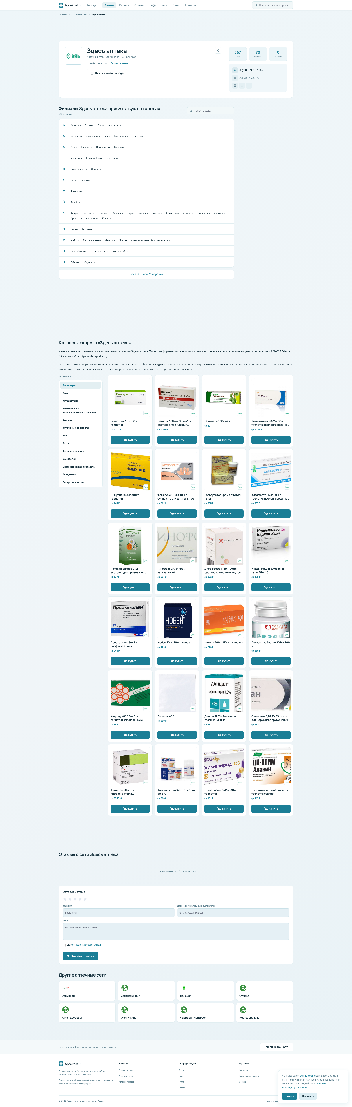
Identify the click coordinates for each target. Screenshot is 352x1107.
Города (91, 5)
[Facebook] (249, 86)
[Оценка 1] (65, 899)
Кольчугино (172, 213)
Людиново (87, 229)
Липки (74, 229)
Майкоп (75, 240)
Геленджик (76, 158)
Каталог (124, 5)
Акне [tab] (65, 393)
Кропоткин (92, 218)
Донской (96, 169)
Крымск (106, 218)
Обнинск (76, 262)
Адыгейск (76, 125)
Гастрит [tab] (67, 443)
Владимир (87, 147)
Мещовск (110, 240)
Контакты (191, 5)
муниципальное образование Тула (150, 240)
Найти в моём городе (109, 73)
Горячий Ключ (94, 158)
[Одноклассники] (242, 86)
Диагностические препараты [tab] (79, 466)
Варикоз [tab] (67, 420)
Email (196, 905)
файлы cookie (308, 1075)
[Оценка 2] (70, 899)
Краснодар (220, 213)
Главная (63, 14)
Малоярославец (92, 240)
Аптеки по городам (128, 1070)
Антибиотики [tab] (70, 400)
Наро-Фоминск (79, 251)
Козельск (143, 213)
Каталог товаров (126, 1081)
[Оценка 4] (80, 899)
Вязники (119, 147)
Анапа (101, 125)
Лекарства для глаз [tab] (73, 482)
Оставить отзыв (119, 63)
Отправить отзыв (82, 956)
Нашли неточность (276, 1047)
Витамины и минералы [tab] (76, 427)
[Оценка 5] (85, 899)
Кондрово (188, 213)
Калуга (74, 213)
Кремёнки (76, 218)
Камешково (88, 213)
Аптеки (109, 5)
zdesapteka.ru (247, 77)
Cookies (242, 1081)
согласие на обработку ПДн (86, 944)
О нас (176, 5)
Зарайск (75, 202)
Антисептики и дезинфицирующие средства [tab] (79, 410)
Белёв (107, 136)
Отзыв (65, 920)
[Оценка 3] (75, 899)
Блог (164, 5)
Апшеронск (114, 125)
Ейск (73, 180)
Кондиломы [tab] (69, 474)
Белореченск (92, 136)
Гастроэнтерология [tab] (73, 451)
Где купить (130, 440)
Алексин (89, 125)
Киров (130, 213)
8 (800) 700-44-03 (251, 70)
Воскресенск (103, 147)
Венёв (74, 147)
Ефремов (85, 180)
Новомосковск (99, 251)
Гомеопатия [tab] (69, 458)
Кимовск (104, 213)
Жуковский (77, 191)
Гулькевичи (112, 158)
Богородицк (121, 136)
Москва (123, 240)
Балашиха (76, 136)
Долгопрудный (79, 169)
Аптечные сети (79, 14)
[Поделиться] (218, 50)
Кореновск (204, 213)
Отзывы (139, 5)
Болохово (137, 136)
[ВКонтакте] (235, 86)
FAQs (153, 5)
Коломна (157, 213)
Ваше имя (67, 905)
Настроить (308, 1096)
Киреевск (117, 213)
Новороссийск (120, 251)
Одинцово (90, 262)
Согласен (289, 1096)
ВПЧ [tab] (65, 435)
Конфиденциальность (249, 1076)
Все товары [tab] (69, 385)
